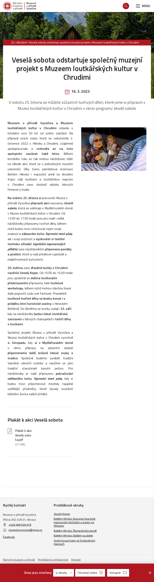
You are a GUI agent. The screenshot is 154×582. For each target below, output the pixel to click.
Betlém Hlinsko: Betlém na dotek (73, 535)
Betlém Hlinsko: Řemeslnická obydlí (75, 531)
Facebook (9, 537)
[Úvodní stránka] (19, 6)
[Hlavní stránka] (12, 42)
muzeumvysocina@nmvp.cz (25, 530)
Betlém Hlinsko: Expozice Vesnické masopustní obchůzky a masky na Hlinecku (74, 522)
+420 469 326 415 (20, 525)
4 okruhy (62, 572)
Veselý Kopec (62, 514)
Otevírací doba (87, 572)
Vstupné (115, 572)
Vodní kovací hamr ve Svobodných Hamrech (74, 542)
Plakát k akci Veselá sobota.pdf (23, 437)
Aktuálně (21, 42)
